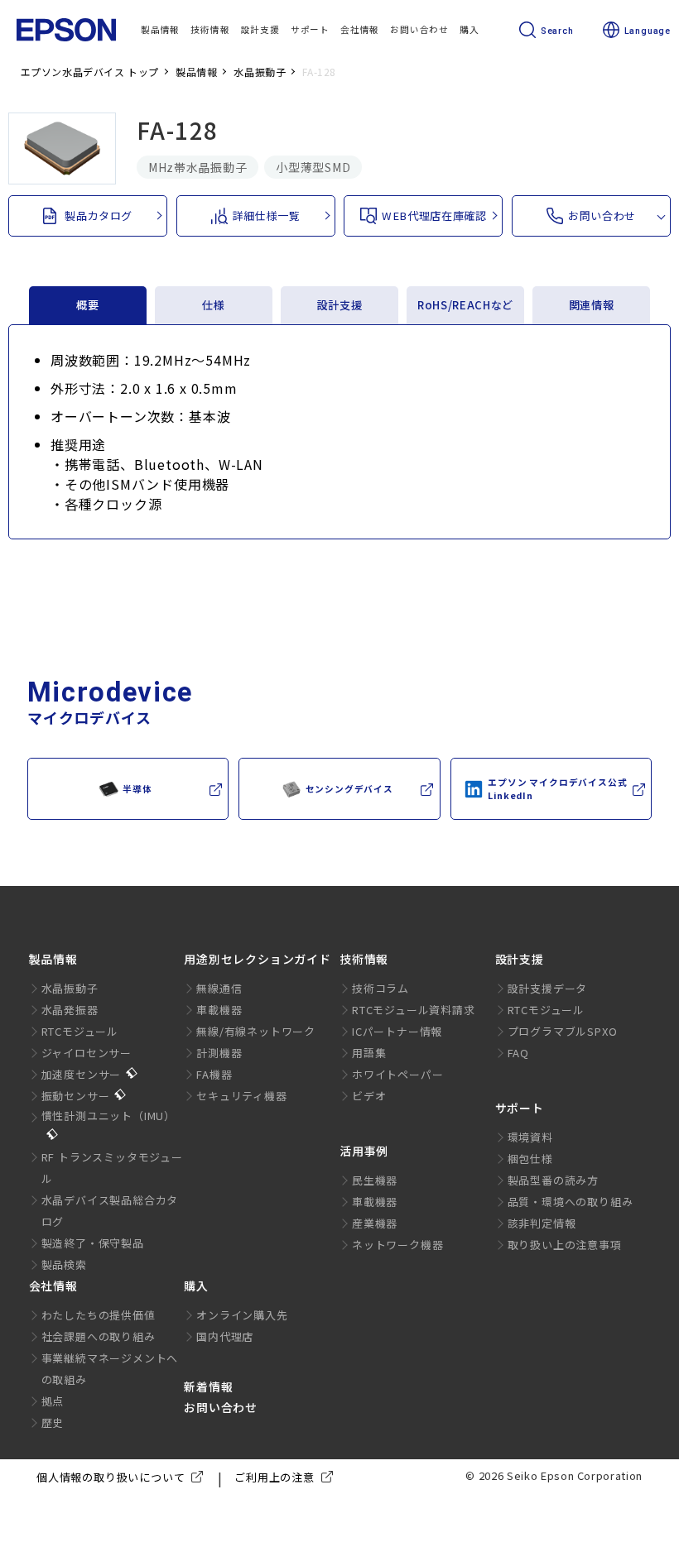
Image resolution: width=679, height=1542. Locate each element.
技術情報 (364, 959)
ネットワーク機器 (397, 1244)
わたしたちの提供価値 (98, 1315)
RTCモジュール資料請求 (413, 1010)
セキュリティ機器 (241, 1096)
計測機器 (219, 1053)
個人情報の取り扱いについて (110, 1477)
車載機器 (219, 1010)
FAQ (518, 1053)
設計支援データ (548, 988)
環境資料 (530, 1137)
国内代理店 (224, 1336)
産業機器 (374, 1223)
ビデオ (369, 1096)
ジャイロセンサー (86, 1053)
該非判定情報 (542, 1223)
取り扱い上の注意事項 (565, 1244)
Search (557, 31)
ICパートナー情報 (397, 1031)
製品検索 (64, 1264)
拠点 (53, 1401)
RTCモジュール (79, 1031)
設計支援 (519, 959)
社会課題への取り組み (98, 1336)
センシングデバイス (349, 789)
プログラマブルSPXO (563, 1031)
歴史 (53, 1422)
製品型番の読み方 (553, 1180)
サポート (519, 1107)
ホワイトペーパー (397, 1074)
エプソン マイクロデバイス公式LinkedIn (557, 789)
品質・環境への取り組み (570, 1201)
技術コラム (380, 988)
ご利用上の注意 (274, 1477)
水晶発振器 (70, 1010)
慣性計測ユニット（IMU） (108, 1115)
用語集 (369, 1053)
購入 (196, 1285)
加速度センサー (81, 1074)
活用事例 (364, 1150)
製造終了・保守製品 (92, 1243)
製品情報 (53, 959)
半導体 (137, 789)
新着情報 (208, 1386)
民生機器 (374, 1180)
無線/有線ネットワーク (255, 1031)
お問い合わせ (221, 1407)
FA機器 (214, 1074)
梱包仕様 (530, 1158)
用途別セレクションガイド (257, 959)
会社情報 (53, 1285)
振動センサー (75, 1096)
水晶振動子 (70, 988)
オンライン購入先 (241, 1315)
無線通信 (219, 988)
